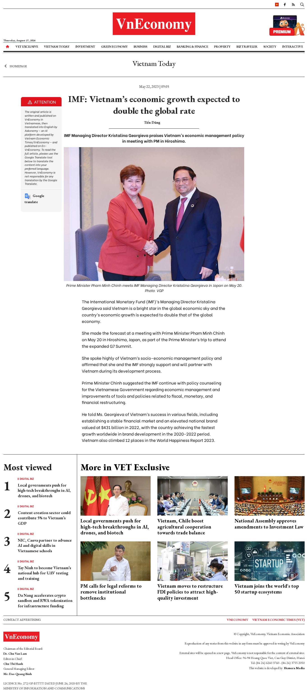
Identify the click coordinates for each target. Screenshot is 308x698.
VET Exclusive (27, 46)
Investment (85, 46)
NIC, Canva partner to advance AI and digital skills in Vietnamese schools (45, 545)
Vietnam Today (56, 46)
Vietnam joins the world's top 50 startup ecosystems (266, 589)
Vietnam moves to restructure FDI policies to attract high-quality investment (190, 592)
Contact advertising (22, 620)
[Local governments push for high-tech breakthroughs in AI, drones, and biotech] (115, 495)
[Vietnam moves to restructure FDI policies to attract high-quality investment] (192, 560)
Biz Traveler (246, 46)
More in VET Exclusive (125, 467)
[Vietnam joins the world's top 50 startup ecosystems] (269, 560)
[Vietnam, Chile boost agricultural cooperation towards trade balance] (192, 495)
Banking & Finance (192, 46)
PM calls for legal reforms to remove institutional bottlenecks (111, 592)
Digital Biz (162, 46)
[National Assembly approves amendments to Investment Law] (269, 495)
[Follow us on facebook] (284, 4)
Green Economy (114, 46)
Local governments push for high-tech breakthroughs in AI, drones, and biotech (44, 490)
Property (222, 46)
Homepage (18, 66)
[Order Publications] (287, 25)
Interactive (292, 46)
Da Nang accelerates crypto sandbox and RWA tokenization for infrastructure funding (45, 600)
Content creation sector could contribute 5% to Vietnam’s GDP (44, 518)
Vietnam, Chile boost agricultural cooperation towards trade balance (184, 526)
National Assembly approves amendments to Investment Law (268, 523)
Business (140, 46)
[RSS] (293, 4)
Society (269, 46)
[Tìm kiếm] (302, 4)
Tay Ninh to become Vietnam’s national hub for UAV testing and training (44, 573)
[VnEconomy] (277, 4)
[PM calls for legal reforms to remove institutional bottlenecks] (115, 560)
